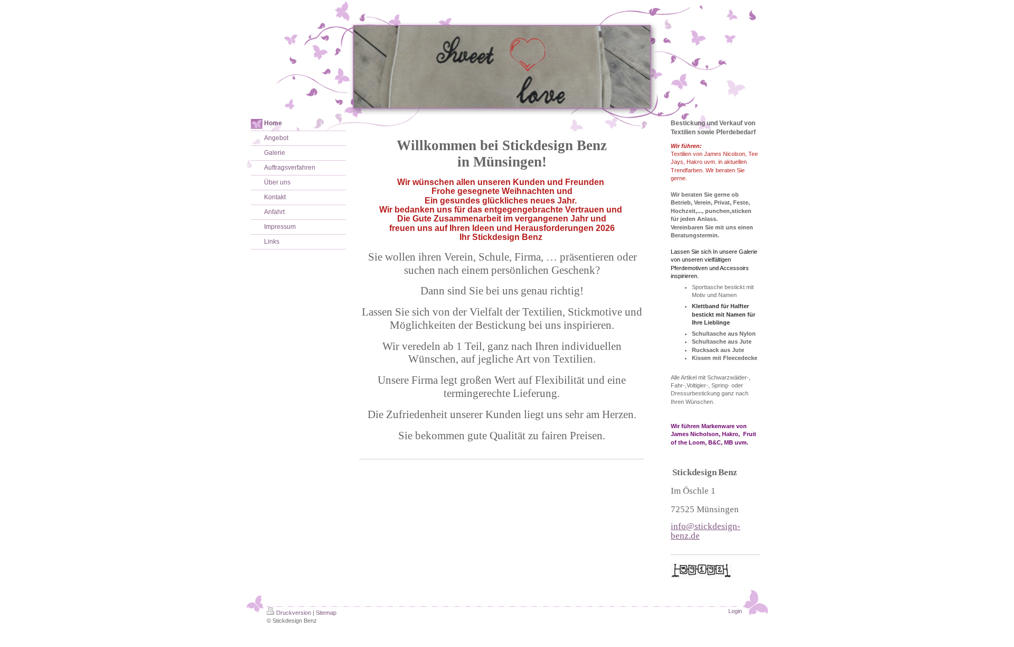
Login (735, 611)
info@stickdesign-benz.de (705, 530)
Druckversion (293, 612)
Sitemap (326, 612)
